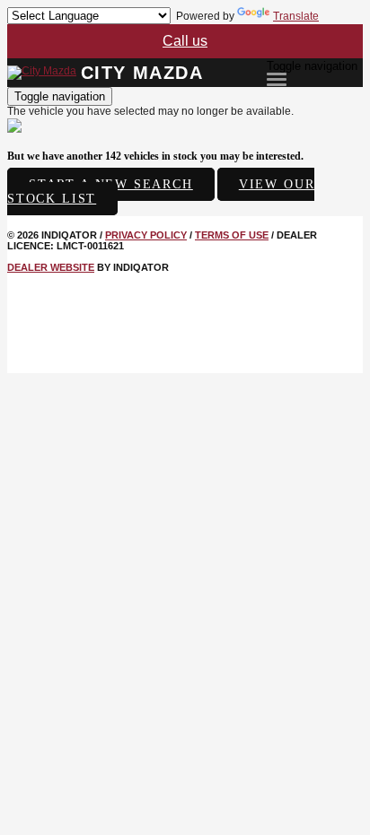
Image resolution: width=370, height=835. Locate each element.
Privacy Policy (146, 235)
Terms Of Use (232, 235)
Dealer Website (50, 267)
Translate (296, 16)
